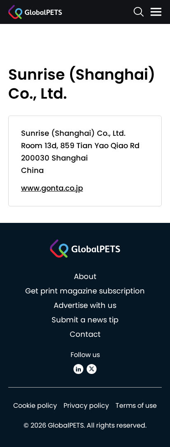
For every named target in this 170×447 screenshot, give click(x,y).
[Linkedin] (78, 369)
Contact (85, 334)
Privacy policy (86, 405)
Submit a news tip (85, 320)
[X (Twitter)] (92, 369)
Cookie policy (35, 405)
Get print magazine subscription (85, 291)
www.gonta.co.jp (52, 188)
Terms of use (136, 405)
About (85, 276)
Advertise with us (85, 305)
